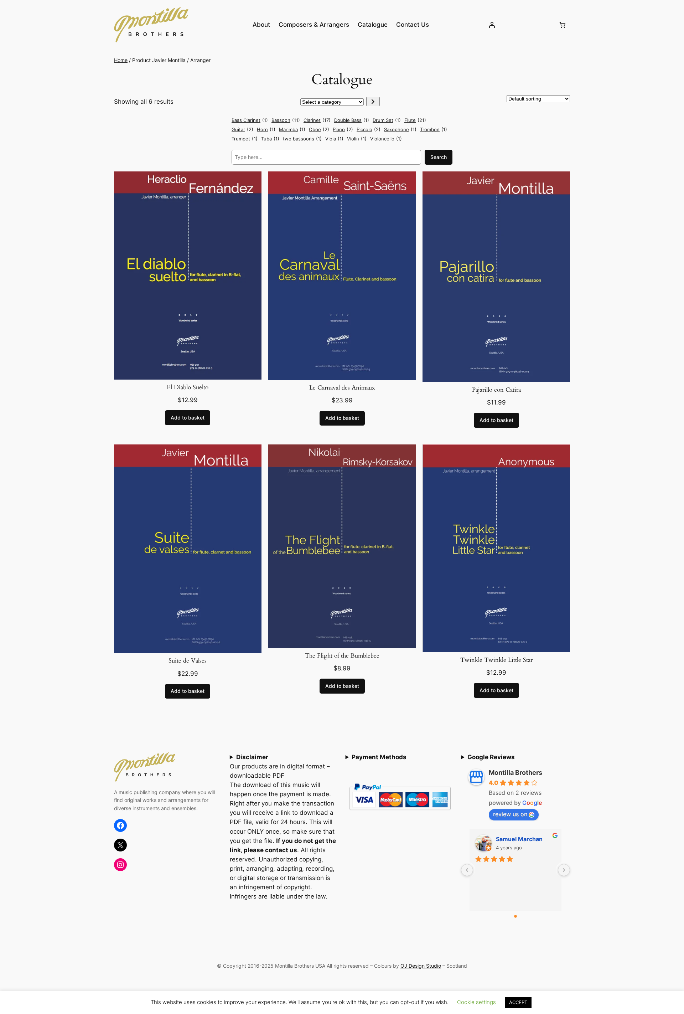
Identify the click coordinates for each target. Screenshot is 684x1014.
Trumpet (245, 138)
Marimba (292, 129)
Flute (415, 120)
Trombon (433, 129)
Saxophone (400, 129)
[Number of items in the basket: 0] (562, 24)
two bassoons (302, 138)
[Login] (491, 24)
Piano (343, 129)
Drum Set (387, 120)
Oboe (319, 129)
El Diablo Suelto (187, 387)
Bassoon (285, 120)
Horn (266, 129)
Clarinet (317, 120)
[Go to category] (372, 101)
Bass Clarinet (250, 120)
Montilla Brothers (515, 772)
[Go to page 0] (515, 916)
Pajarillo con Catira (496, 389)
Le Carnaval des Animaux (342, 387)
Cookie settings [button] (476, 1002)
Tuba (270, 138)
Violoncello (386, 138)
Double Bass (351, 120)
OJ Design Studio (420, 966)
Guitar (242, 129)
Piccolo (368, 129)
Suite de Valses (188, 660)
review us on (510, 814)
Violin (357, 138)
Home (121, 60)
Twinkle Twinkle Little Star (496, 660)
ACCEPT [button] (518, 1002)
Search (438, 157)
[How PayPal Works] (400, 812)
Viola (334, 138)
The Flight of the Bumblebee (342, 655)
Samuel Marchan (519, 839)
